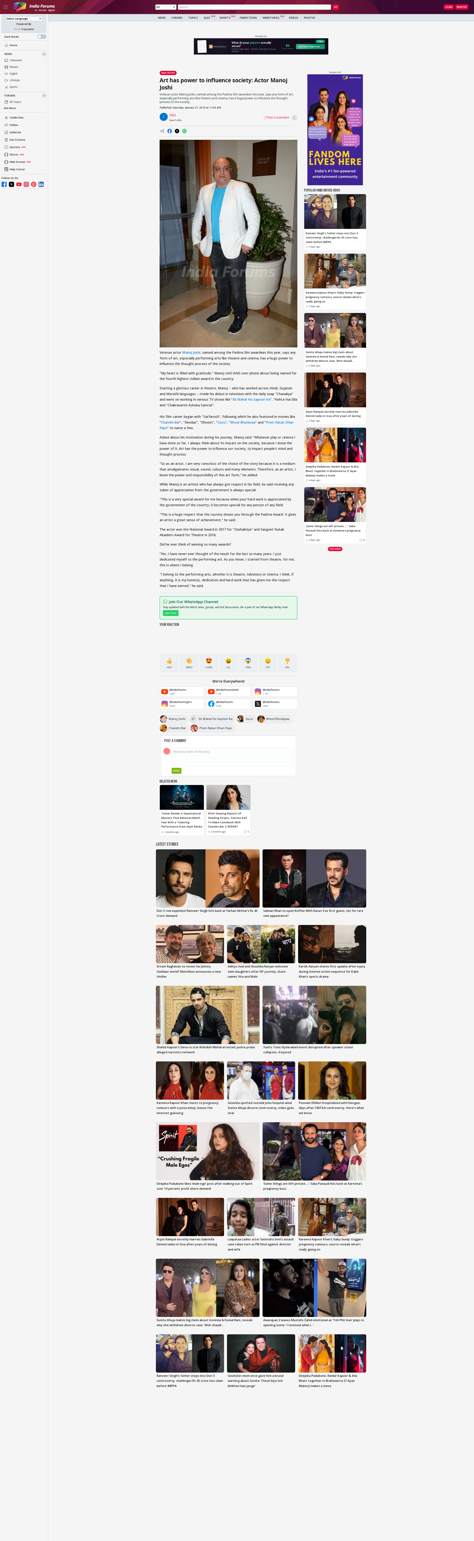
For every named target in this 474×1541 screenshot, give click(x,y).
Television (16, 60)
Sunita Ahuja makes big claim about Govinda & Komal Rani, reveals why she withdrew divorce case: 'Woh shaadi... (331, 356)
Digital (13, 73)
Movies (14, 67)
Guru (222, 422)
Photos (309, 17)
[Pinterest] (33, 184)
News (8, 54)
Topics (193, 17)
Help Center (17, 169)
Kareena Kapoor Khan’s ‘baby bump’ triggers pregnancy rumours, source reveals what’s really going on (335, 297)
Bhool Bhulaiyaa (242, 422)
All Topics (15, 102)
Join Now (170, 613)
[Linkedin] (41, 184)
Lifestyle (15, 80)
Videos (14, 125)
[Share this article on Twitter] (177, 131)
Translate (27, 29)
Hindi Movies (168, 72)
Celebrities (17, 117)
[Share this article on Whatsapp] (184, 131)
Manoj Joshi (191, 352)
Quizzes (15, 147)
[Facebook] (4, 184)
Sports (14, 87)
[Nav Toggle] (5, 7)
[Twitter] (11, 184)
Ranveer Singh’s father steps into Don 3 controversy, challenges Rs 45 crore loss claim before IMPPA (332, 237)
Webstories (271, 17)
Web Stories (17, 162)
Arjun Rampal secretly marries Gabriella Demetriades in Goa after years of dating (333, 414)
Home (13, 45)
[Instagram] (26, 184)
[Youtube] (18, 184)
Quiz (207, 17)
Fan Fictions (17, 140)
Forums (9, 95)
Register (462, 7)
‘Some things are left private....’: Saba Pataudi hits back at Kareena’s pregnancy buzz (333, 531)
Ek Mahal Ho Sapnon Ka (251, 399)
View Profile (175, 120)
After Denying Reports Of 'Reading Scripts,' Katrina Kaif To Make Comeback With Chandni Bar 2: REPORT (227, 820)
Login (448, 7)
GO (336, 7)
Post (176, 770)
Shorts (14, 154)
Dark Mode (11, 36)
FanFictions (248, 17)
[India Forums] (34, 7)
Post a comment (278, 117)
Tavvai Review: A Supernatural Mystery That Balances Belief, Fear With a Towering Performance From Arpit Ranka (181, 820)
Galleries (15, 132)
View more (335, 549)
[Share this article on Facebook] (169, 131)
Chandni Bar (170, 422)
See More (10, 108)
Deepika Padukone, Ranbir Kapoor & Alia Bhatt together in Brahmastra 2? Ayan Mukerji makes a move (332, 471)
